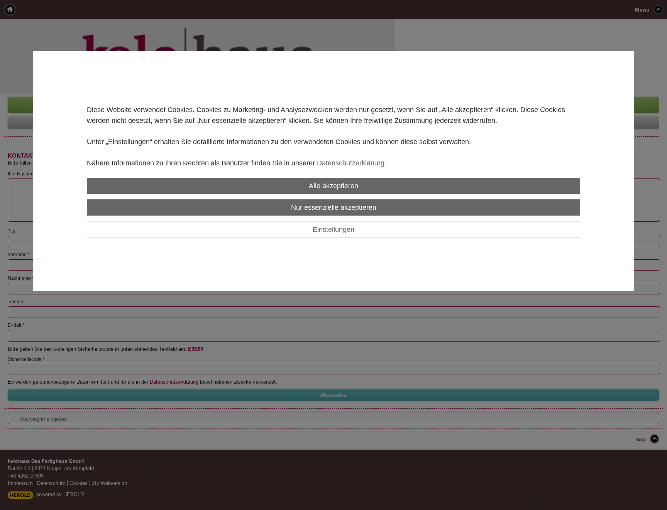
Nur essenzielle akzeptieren (333, 207)
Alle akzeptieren (333, 186)
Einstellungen (333, 229)
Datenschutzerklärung (350, 163)
